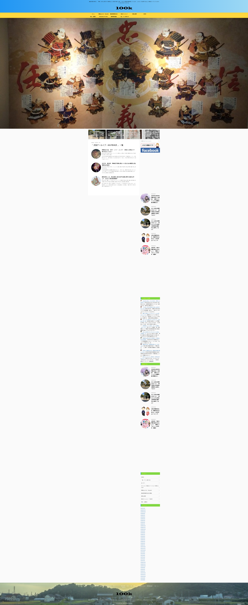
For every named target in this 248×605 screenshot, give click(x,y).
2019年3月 (143, 520)
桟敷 (131, 166)
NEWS (145, 13)
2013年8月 (143, 579)
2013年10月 (143, 576)
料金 (127, 166)
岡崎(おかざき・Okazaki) (104, 13)
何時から (119, 153)
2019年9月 (143, 513)
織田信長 (127, 181)
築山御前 (123, 181)
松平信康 (109, 181)
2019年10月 (143, 511)
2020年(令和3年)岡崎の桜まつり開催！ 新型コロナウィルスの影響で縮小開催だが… (155, 199)
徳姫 (129, 180)
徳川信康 (132, 180)
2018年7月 (143, 534)
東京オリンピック (124, 13)
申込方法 (119, 181)
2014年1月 (143, 571)
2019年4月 (143, 518)
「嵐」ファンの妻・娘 (124, 16)
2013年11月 (143, 574)
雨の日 (108, 154)
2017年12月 (143, 546)
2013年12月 (143, 572)
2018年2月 (143, 543)
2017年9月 (143, 551)
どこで (116, 153)
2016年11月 (143, 564)
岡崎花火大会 (130, 153)
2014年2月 (143, 569)
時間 (129, 166)
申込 (133, 166)
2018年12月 (143, 525)
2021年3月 (143, 508)
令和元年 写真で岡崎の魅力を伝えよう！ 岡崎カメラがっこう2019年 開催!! (155, 251)
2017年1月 (143, 560)
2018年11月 (143, 527)
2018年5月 (143, 537)
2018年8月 (143, 532)
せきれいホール (114, 180)
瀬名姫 (116, 181)
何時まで (123, 153)
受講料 (121, 180)
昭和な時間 (134, 13)
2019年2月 (143, 522)
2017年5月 (143, 553)
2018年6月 (143, 536)
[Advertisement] (150, 172)
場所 (126, 153)
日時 (104, 154)
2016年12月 (143, 562)
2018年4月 (143, 539)
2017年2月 (143, 558)
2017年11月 (143, 548)
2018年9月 (143, 530)
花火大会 (105, 168)
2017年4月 (143, 555)
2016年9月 (143, 567)
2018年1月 (143, 544)
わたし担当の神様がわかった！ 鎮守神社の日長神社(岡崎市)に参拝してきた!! (155, 212)
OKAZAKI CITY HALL (103, 16)
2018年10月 (143, 529)
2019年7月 (143, 515)
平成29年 (124, 166)
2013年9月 (143, 578)
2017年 (96, 142)
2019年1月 (143, 523)
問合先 (124, 180)
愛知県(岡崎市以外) (114, 13)
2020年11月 (143, 510)
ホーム (93, 13)
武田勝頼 (112, 181)
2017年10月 (143, 550)
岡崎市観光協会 (114, 16)
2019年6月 (143, 517)
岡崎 (120, 166)
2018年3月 (143, 541)
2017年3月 (143, 557)
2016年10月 (143, 565)
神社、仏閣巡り (93, 16)
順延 (111, 154)
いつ (113, 153)
